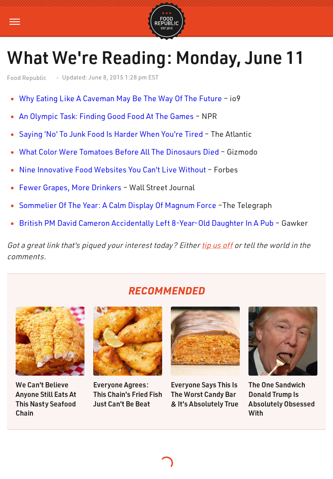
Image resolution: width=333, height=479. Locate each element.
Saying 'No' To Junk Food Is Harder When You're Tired (111, 134)
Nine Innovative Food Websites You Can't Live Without (112, 169)
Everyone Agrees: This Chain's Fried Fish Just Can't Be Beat (127, 394)
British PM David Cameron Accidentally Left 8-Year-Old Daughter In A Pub (146, 223)
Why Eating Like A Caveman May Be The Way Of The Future (120, 98)
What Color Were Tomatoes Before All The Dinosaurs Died (119, 151)
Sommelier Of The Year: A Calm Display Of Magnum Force (117, 205)
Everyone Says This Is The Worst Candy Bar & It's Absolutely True (204, 394)
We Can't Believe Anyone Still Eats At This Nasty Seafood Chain (46, 398)
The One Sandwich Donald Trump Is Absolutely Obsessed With (281, 398)
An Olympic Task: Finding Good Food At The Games (106, 116)
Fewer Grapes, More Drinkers (70, 187)
